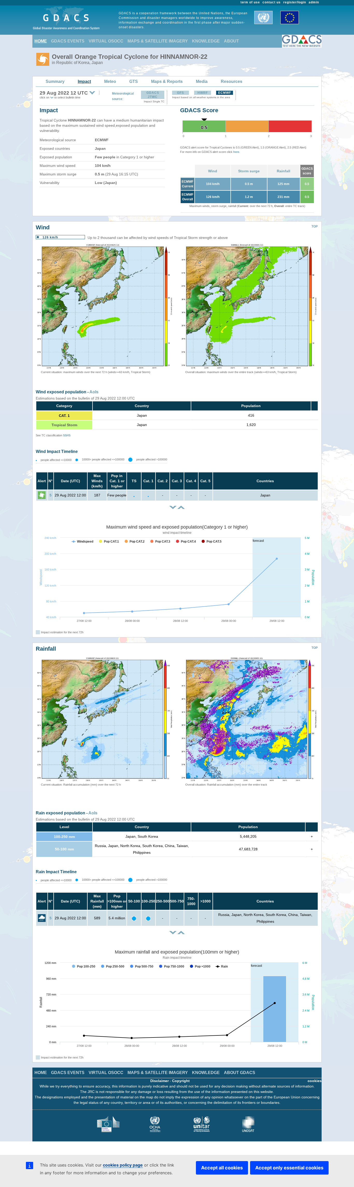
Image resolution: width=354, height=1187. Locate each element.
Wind (212, 171)
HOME (40, 41)
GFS (180, 93)
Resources (231, 81)
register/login (294, 2)
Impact (84, 81)
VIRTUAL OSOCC (106, 41)
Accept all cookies (222, 1167)
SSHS (66, 435)
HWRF (202, 93)
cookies (315, 1081)
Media (202, 81)
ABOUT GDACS (239, 1072)
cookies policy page (123, 1165)
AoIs (93, 392)
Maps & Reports (167, 81)
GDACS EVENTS (67, 41)
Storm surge (249, 171)
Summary (55, 81)
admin (314, 2)
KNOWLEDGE (206, 41)
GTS (133, 81)
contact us (272, 2)
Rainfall (283, 171)
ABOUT (231, 41)
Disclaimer (159, 1081)
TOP (314, 226)
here (236, 151)
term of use (250, 2)
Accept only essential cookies (289, 1167)
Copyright (181, 1081)
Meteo (110, 81)
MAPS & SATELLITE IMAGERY (158, 41)
